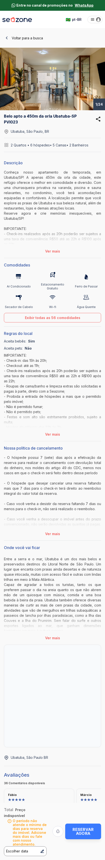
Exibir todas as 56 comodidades (52, 318)
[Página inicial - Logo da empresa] (17, 19)
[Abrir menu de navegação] (95, 19)
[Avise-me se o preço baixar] (57, 831)
